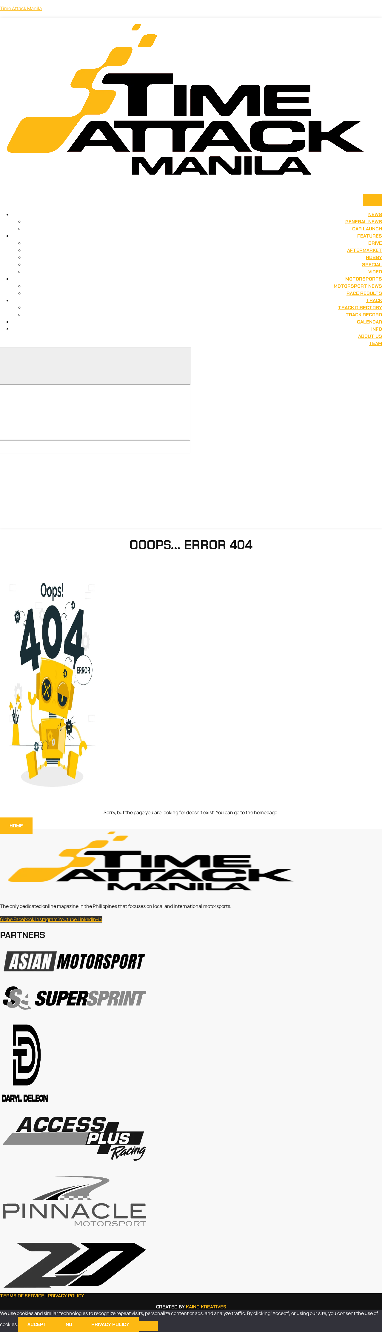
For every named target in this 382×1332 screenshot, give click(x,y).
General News (363, 221)
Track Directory (360, 307)
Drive (375, 243)
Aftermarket (364, 250)
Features (369, 236)
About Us (370, 336)
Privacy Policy (66, 1296)
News (375, 214)
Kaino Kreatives (206, 1307)
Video (375, 272)
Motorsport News (358, 286)
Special (372, 264)
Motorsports (363, 279)
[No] (148, 1326)
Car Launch (367, 229)
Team (375, 343)
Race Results (364, 293)
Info (376, 329)
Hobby (374, 257)
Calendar (369, 322)
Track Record (364, 315)
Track (374, 300)
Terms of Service (22, 1296)
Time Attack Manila (21, 8)
